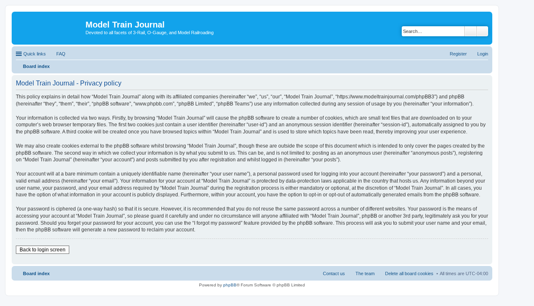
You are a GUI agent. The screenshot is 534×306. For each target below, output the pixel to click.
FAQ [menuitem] (60, 53)
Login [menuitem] (482, 53)
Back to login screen (42, 250)
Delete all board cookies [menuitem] (409, 273)
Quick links (34, 53)
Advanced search (482, 31)
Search (470, 31)
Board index (36, 273)
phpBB (230, 285)
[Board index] (50, 27)
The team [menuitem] (365, 273)
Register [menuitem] (458, 53)
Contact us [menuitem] (334, 273)
